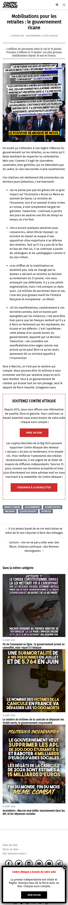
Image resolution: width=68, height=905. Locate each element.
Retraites (46, 511)
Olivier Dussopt (28, 511)
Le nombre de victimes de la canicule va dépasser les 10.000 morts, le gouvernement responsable (33, 721)
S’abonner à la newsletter (34, 487)
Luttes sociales (50, 36)
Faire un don (10, 849)
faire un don (34, 432)
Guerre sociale (53, 507)
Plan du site (10, 845)
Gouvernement (33, 36)
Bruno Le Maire (12, 507)
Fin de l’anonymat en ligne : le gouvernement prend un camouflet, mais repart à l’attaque (34, 646)
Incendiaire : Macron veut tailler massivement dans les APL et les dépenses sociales (34, 812)
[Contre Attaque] (10, 4)
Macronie (10, 511)
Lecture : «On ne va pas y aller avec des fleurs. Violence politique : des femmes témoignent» (34, 546)
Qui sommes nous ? (15, 853)
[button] (56, 4)
